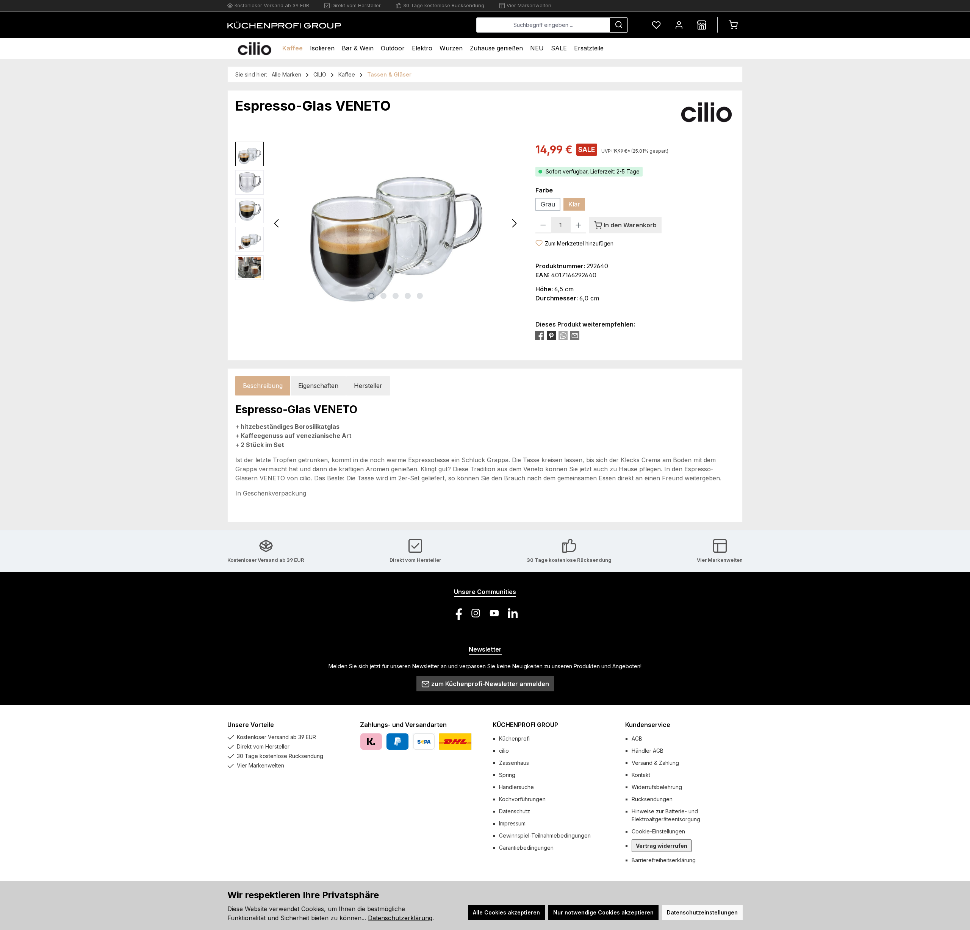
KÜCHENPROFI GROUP (525, 724)
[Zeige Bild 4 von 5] (408, 296)
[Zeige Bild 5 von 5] (420, 296)
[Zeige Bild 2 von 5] (383, 296)
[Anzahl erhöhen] (578, 225)
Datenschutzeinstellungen (702, 912)
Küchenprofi (514, 738)
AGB (637, 738)
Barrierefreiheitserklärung (664, 860)
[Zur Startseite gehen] (284, 25)
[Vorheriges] (277, 223)
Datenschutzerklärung (400, 918)
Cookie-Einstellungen (658, 831)
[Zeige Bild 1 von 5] (371, 296)
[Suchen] (619, 25)
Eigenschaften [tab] (318, 385)
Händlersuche (516, 787)
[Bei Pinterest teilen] (551, 335)
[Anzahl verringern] (543, 225)
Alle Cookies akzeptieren (506, 912)
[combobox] (543, 25)
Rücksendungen (652, 799)
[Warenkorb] (733, 25)
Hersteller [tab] (368, 385)
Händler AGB (647, 750)
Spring (507, 775)
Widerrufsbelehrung (657, 787)
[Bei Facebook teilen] (539, 335)
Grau (548, 204)
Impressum (512, 823)
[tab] (262, 385)
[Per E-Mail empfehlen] (574, 335)
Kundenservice (647, 724)
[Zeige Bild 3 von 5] (396, 296)
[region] (378, 223)
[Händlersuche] (701, 25)
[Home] (254, 48)
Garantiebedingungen (526, 847)
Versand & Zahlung (655, 763)
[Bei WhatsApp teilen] (563, 335)
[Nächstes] (514, 223)
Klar (574, 204)
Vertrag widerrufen (661, 845)
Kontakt (641, 775)
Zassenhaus (514, 763)
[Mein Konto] (679, 25)
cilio (504, 750)
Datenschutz (514, 811)
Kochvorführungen (522, 799)
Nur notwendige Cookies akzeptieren (603, 912)
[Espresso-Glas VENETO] (396, 223)
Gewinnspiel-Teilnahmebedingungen (545, 835)
